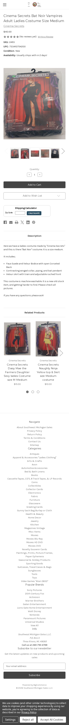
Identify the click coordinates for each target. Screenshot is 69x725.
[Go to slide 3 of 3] (38, 392)
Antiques (34, 454)
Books (34, 475)
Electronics (34, 492)
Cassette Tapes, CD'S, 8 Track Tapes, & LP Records (34, 478)
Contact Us (34, 441)
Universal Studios (34, 621)
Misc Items (34, 531)
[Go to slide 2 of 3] (32, 392)
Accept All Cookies (51, 719)
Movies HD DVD (34, 542)
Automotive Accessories (34, 468)
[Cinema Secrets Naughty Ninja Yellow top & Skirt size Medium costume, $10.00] (48, 338)
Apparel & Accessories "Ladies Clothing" (34, 457)
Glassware (34, 503)
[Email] (11, 222)
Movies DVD (34, 545)
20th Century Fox (34, 593)
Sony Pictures (34, 590)
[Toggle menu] (4, 4)
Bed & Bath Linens (34, 471)
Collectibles (34, 485)
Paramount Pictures (34, 618)
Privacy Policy (34, 430)
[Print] (16, 222)
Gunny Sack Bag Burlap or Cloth (34, 510)
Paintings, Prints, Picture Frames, (34, 552)
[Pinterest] (33, 222)
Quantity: (35, 169)
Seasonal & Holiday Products (34, 560)
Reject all (28, 719)
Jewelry (35, 521)
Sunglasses (34, 570)
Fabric (34, 496)
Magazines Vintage (34, 528)
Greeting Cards (34, 507)
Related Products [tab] (34, 312)
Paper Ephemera (34, 556)
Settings (10, 719)
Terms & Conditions (34, 438)
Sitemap (34, 445)
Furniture (34, 499)
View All (35, 625)
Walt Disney (34, 611)
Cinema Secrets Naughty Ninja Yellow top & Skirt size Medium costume (48, 372)
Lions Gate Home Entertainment (34, 607)
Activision (34, 597)
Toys (34, 577)
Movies (34, 535)
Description (34, 235)
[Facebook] (5, 222)
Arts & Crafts (34, 461)
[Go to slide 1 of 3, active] (27, 392)
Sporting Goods (34, 563)
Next (63, 151)
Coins (34, 482)
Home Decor (34, 517)
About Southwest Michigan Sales (34, 427)
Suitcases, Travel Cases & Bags (35, 567)
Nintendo (34, 614)
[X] (22, 222)
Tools (34, 574)
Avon (34, 464)
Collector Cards (34, 489)
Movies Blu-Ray (34, 538)
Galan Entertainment (34, 604)
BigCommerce (40, 685)
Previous (6, 151)
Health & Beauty (35, 514)
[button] (34, 695)
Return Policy (34, 434)
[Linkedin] (28, 222)
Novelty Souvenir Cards (34, 549)
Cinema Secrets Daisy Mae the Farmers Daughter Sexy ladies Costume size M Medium (17, 372)
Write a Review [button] (45, 36)
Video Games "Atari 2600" (34, 581)
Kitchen (34, 524)
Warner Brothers (34, 600)
